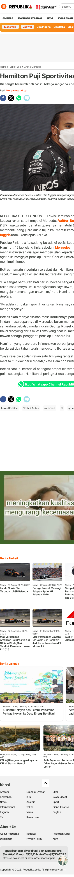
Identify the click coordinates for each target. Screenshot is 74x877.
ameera (7, 18)
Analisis (30, 801)
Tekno (29, 806)
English (57, 812)
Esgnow (4, 812)
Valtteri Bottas (31, 408)
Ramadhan (32, 817)
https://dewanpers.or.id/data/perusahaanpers (29, 858)
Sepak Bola (15, 66)
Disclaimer (6, 838)
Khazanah (5, 796)
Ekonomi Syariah (30, 18)
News (3, 801)
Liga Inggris (44, 26)
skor (50, 18)
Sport (56, 801)
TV (1, 817)
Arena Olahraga (32, 66)
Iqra (28, 796)
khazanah (65, 18)
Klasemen (10, 26)
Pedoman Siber (61, 833)
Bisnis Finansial (61, 806)
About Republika (9, 833)
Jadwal (27, 26)
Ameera (4, 791)
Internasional (7, 806)
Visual (29, 812)
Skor (55, 791)
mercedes (49, 408)
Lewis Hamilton (9, 408)
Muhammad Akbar (16, 90)
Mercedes (62, 247)
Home (3, 66)
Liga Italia (59, 26)
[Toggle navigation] (4, 6)
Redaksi (31, 833)
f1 (62, 408)
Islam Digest (60, 796)
